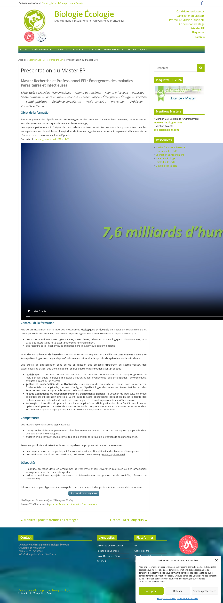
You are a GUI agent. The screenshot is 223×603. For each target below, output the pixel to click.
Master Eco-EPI (112, 49)
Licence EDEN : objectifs (128, 520)
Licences (59, 49)
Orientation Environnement (169, 154)
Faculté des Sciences (108, 550)
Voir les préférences (204, 591)
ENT (136, 545)
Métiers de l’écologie (166, 165)
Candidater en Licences (190, 11)
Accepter (151, 591)
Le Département (39, 49)
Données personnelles (187, 598)
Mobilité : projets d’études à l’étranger (49, 520)
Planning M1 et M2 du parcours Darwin (62, 3)
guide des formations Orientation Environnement (73, 504)
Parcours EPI (56, 59)
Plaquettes (198, 32)
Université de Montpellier (110, 545)
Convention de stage (192, 24)
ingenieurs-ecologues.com (168, 122)
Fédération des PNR (166, 151)
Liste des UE (197, 28)
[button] (216, 560)
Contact (200, 36)
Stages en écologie (165, 158)
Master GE (94, 49)
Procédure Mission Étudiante (187, 20)
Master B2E (76, 49)
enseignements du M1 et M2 (52, 139)
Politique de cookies (166, 598)
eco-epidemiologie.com (166, 129)
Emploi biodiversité (165, 162)
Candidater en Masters (191, 15)
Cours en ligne (141, 550)
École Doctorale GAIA (108, 556)
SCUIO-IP (102, 561)
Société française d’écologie (170, 147)
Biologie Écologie (84, 14)
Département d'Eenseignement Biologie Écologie (44, 590)
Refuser (177, 591)
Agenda (143, 49)
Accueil (23, 49)
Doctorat (131, 49)
